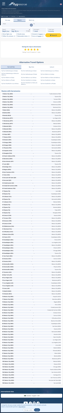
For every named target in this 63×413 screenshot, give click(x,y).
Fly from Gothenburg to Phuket (29, 74)
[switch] (31, 25)
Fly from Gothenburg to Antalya (10, 71)
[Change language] (61, 4)
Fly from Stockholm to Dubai (48, 80)
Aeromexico (22, 16)
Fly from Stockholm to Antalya (28, 80)
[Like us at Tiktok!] (38, 403)
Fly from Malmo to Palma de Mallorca (50, 77)
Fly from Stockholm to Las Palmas (10, 83)
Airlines (13, 16)
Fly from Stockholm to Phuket (48, 83)
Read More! (22, 407)
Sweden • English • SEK (33, 396)
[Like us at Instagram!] (34, 403)
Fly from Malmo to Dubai (8, 77)
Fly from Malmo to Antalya (47, 74)
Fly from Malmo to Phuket (8, 80)
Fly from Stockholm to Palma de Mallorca (29, 83)
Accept (37, 410)
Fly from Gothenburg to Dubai (28, 71)
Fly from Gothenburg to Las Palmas (50, 71)
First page (5, 16)
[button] (3, 3)
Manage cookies (28, 410)
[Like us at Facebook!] (30, 403)
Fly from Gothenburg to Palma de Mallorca (10, 74)
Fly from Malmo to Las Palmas (28, 77)
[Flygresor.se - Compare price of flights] (18, 4)
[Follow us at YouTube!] (25, 403)
